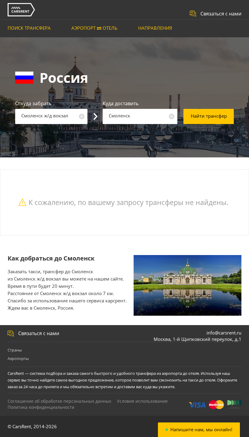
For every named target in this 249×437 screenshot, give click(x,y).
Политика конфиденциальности (41, 407)
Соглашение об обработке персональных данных (59, 401)
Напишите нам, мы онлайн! (201, 429)
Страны (15, 350)
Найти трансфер (209, 116)
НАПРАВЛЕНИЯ (155, 28)
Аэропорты (18, 358)
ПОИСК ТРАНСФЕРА (29, 28)
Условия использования (142, 401)
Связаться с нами (220, 13)
